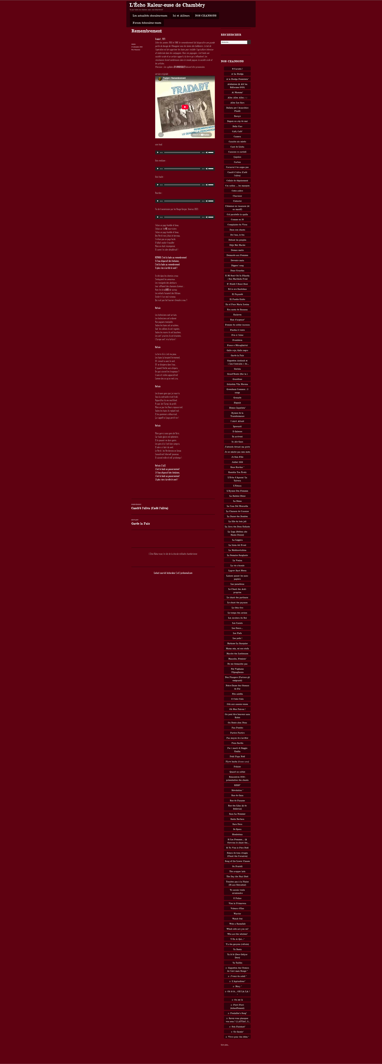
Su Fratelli (237, 866)
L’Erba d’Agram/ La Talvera (237, 479)
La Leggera (237, 540)
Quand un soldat (237, 771)
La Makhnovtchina (237, 550)
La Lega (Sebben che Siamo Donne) (237, 533)
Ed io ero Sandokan (237, 289)
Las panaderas (237, 584)
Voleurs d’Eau (237, 908)
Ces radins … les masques (237, 185)
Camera (237, 136)
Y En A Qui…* (237, 939)
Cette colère (237, 190)
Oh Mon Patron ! (237, 709)
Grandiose (237, 379)
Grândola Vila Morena (237, 384)
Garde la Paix (237, 355)
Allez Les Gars (237, 102)
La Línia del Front (237, 545)
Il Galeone (237, 431)
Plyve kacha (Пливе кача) (237, 761)
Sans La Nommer (237, 814)
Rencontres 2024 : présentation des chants (237, 778)
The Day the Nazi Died (237, 876)
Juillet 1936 (237, 462)
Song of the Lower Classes (237, 861)
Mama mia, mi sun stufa (237, 648)
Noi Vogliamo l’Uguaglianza (237, 670)
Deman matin (237, 250)
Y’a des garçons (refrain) (237, 944)
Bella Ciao (237, 126)
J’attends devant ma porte (237, 446)
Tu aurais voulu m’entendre (237, 891)
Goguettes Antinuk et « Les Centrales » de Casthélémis (237, 362)
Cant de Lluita (237, 146)
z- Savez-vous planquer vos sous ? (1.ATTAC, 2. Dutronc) (237, 1020)
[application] (185, 152)
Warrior (237, 913)
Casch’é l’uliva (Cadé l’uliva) (237, 174)
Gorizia (237, 369)
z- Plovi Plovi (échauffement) (237, 1006)
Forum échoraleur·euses (147, 22)
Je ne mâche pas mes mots (237, 451)
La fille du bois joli (237, 521)
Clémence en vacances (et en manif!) (237, 207)
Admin (133, 44)
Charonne (237, 196)
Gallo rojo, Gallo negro (237, 350)
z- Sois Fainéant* (237, 1026)
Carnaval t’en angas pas (237, 167)
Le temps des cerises (237, 612)
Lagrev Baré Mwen (237, 570)
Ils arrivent (237, 436)
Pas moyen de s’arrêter (237, 738)
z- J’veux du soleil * (237, 976)
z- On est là (237, 999)
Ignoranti (237, 426)
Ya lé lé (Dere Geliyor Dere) (237, 956)
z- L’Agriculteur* (237, 981)
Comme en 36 (237, 219)
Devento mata (237, 260)
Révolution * (237, 790)
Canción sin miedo (237, 141)
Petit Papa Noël (237, 756)
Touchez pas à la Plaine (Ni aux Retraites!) (237, 883)
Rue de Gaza (237, 795)
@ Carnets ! (237, 68)
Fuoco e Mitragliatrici (237, 345)
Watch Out (237, 918)
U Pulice (237, 898)
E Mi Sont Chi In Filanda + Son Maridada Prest (237, 277)
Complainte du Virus (237, 224)
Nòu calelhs (237, 694)
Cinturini (237, 201)
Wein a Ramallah (237, 923)
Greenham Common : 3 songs (237, 391)
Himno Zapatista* (237, 407)
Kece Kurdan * (237, 467)
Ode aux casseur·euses (237, 704)
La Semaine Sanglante (237, 555)
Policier (237, 766)
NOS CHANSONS (205, 15)
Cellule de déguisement (237, 180)
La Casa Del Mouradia (237, 506)
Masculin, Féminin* (237, 658)
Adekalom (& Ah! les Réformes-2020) (237, 85)
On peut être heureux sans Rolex (237, 716)
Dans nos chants (237, 229)
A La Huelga (237, 74)
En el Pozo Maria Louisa (237, 304)
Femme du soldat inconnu (237, 324)
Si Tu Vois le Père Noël (237, 847)
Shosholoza (237, 834)
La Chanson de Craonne (237, 511)
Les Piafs (237, 633)
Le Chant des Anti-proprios (237, 590)
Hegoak (237, 402)
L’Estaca (237, 485)
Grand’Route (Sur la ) (237, 374)
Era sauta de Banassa (237, 309)
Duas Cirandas (237, 270)
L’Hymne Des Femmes (237, 491)
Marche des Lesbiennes (237, 653)
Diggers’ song (237, 265)
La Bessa (237, 501)
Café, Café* (237, 131)
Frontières (237, 340)
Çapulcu (237, 157)
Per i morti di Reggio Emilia (237, 749)
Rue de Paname (237, 800)
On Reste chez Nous (237, 722)
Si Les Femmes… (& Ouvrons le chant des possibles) (237, 841)
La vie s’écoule (237, 565)
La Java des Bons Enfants (237, 526)
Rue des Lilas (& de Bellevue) (237, 807)
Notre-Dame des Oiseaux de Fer (237, 687)
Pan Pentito (237, 727)
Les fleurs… (237, 628)
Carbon (237, 162)
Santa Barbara (237, 819)
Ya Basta (237, 949)
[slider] (211, 152)
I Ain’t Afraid (237, 421)
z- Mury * (237, 986)
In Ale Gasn (237, 441)
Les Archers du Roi (237, 617)
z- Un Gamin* (237, 1031)
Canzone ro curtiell (237, 151)
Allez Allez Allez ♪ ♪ (237, 97)
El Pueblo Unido (237, 299)
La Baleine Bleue (237, 496)
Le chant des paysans (237, 602)
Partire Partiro (237, 732)
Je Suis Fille (237, 457)
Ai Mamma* (237, 92)
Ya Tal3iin (237, 962)
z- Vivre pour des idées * (237, 1036)
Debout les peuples (237, 240)
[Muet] (207, 152)
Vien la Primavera (237, 903)
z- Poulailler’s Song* (237, 1013)
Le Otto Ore (237, 607)
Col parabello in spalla (237, 214)
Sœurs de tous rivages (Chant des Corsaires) (237, 854)
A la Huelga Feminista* (237, 79)
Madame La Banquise (237, 643)
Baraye (237, 116)
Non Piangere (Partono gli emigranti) (237, 679)
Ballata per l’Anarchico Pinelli (237, 109)
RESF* (237, 785)
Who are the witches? (237, 934)
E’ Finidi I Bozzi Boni (237, 284)
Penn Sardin (237, 743)
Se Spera (237, 829)
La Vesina (237, 560)
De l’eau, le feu (237, 234)
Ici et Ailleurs (181, 15)
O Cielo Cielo (237, 699)
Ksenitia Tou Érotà (237, 472)
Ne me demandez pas (237, 663)
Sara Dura (237, 824)
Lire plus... (225, 1045)
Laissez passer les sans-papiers (237, 577)
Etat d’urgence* (237, 319)
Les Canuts (237, 623)
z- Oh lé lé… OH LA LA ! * (237, 993)
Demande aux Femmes (237, 255)
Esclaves (237, 314)
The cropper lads (237, 871)
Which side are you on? (237, 929)
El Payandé (237, 294)
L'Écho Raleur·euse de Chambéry (167, 5)
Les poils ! (237, 638)
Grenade (237, 397)
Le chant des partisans (237, 597)
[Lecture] (158, 152)
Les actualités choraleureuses (150, 15)
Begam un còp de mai (237, 121)
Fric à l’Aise (237, 335)
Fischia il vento (237, 330)
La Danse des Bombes (237, 516)
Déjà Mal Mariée (237, 245)
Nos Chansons (135, 49)
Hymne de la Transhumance (237, 414)
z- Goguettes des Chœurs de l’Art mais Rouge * (237, 969)
